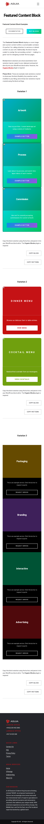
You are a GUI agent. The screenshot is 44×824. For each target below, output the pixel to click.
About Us (9, 778)
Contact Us (10, 746)
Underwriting (10, 775)
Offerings (9, 771)
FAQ (7, 750)
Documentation (14, 31)
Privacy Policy (10, 753)
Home (8, 768)
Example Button (22, 136)
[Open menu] (38, 4)
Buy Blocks (34, 31)
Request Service (22, 492)
